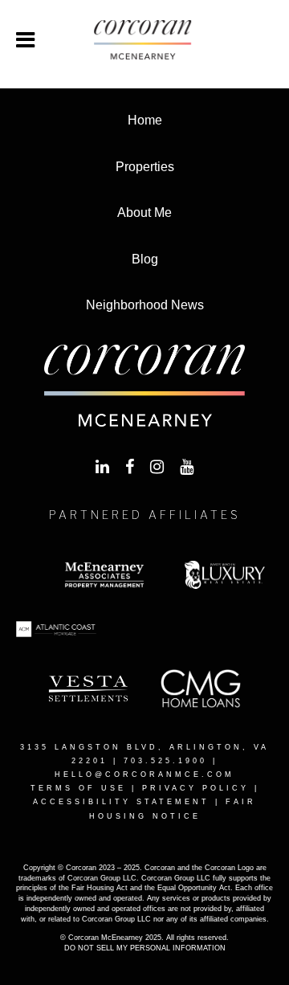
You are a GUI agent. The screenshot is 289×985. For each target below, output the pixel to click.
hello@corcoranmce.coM (144, 774)
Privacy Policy (195, 788)
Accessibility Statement (121, 802)
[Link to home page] (144, 40)
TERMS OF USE (78, 788)
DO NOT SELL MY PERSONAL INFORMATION (145, 948)
